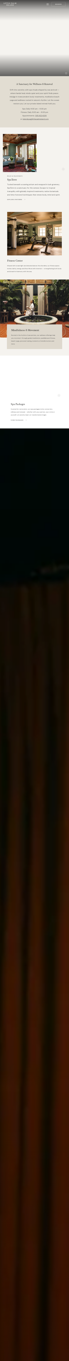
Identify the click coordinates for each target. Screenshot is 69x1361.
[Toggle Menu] (48, 4)
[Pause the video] (66, 73)
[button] (58, 4)
